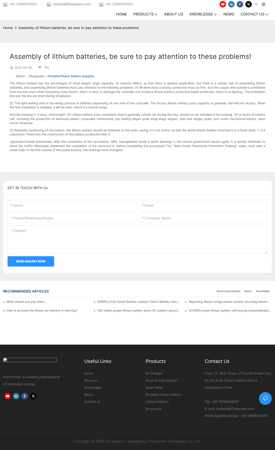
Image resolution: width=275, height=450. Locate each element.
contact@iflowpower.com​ (235, 409)
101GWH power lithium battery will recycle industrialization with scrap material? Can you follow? (230, 310)
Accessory (154, 409)
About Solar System (228, 291)
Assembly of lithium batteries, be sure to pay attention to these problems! (78, 28)
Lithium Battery (157, 402)
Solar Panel (154, 387)
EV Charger (154, 373)
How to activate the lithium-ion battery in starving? (41, 310)
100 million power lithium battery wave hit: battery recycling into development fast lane (139, 310)
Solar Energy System (161, 380)
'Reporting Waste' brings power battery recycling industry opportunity (230, 301)
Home (8, 28)
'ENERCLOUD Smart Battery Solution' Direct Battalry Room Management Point (139, 301)
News (248, 291)
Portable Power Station (163, 394)
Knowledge (263, 291)
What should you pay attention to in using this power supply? (27, 301)
